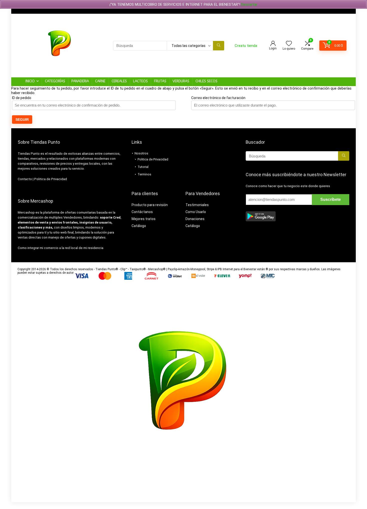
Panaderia (80, 81)
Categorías (55, 81)
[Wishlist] (289, 43)
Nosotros (141, 153)
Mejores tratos (144, 219)
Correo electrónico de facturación (218, 98)
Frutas (160, 81)
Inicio (30, 81)
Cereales (119, 81)
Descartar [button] (249, 4)
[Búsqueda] (218, 45)
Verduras (181, 81)
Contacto (25, 179)
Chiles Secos (206, 81)
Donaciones (194, 219)
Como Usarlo (195, 212)
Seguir (22, 120)
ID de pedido (21, 98)
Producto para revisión (150, 205)
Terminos (144, 174)
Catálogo (139, 226)
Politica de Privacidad (50, 179)
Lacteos (140, 81)
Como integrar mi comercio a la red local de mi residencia (60, 248)
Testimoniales (197, 205)
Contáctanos (142, 212)
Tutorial (143, 167)
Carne (100, 81)
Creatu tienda (246, 45)
